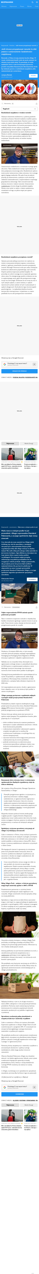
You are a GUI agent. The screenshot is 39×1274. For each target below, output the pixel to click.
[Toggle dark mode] (32, 2)
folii (2, 1037)
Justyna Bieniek (6, 75)
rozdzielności (5, 186)
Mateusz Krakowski (15, 462)
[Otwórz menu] (36, 2)
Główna (3, 6)
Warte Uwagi (28, 443)
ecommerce (32, 579)
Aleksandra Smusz (7, 578)
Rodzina (33, 75)
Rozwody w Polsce (7, 58)
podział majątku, (19, 377)
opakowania (5, 955)
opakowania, (30, 1100)
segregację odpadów (15, 807)
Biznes (29, 6)
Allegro (3, 708)
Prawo (22, 6)
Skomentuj (8, 103)
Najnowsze (13, 6)
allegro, (16, 1100)
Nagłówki (6, 109)
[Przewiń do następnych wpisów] (36, 457)
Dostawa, (22, 1100)
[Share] (36, 104)
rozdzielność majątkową (29, 134)
